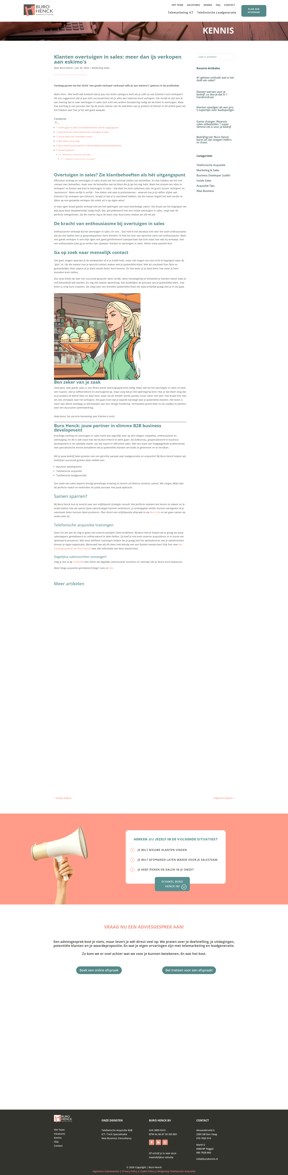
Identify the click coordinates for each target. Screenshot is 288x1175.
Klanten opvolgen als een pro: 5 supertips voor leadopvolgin (215, 108)
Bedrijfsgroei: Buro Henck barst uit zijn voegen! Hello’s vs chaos (214, 139)
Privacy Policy (129, 1171)
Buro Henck (66, 67)
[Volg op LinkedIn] (158, 1142)
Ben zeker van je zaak (69, 141)
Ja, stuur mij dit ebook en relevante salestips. (94, 1064)
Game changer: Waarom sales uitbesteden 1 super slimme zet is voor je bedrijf (213, 124)
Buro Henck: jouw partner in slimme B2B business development (89, 145)
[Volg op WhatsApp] (165, 1142)
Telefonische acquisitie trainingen (76, 154)
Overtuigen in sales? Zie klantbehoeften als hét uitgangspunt (88, 127)
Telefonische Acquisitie (85, 602)
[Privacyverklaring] (137, 1171)
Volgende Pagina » (223, 798)
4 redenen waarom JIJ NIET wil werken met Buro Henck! (96, 699)
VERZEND (73, 1082)
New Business (80, 670)
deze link (155, 512)
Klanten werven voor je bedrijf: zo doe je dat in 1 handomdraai (212, 94)
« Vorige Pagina (62, 798)
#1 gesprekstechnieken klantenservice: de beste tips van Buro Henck (106, 767)
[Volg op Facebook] (151, 1142)
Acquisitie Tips (82, 737)
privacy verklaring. (73, 1073)
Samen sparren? (66, 150)
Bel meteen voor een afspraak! (189, 970)
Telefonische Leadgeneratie (216, 12)
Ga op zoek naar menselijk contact (75, 136)
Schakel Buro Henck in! (172, 884)
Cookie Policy (147, 1171)
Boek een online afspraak (99, 970)
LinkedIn (78, 561)
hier (111, 568)
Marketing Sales (101, 67)
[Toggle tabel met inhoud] (56, 123)
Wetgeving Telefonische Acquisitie (176, 1171)
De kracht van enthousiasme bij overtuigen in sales (83, 132)
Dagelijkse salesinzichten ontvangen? (80, 159)
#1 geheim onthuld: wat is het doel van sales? (215, 79)
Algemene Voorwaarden (106, 1171)
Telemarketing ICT (181, 12)
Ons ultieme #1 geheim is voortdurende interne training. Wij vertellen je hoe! (112, 733)
